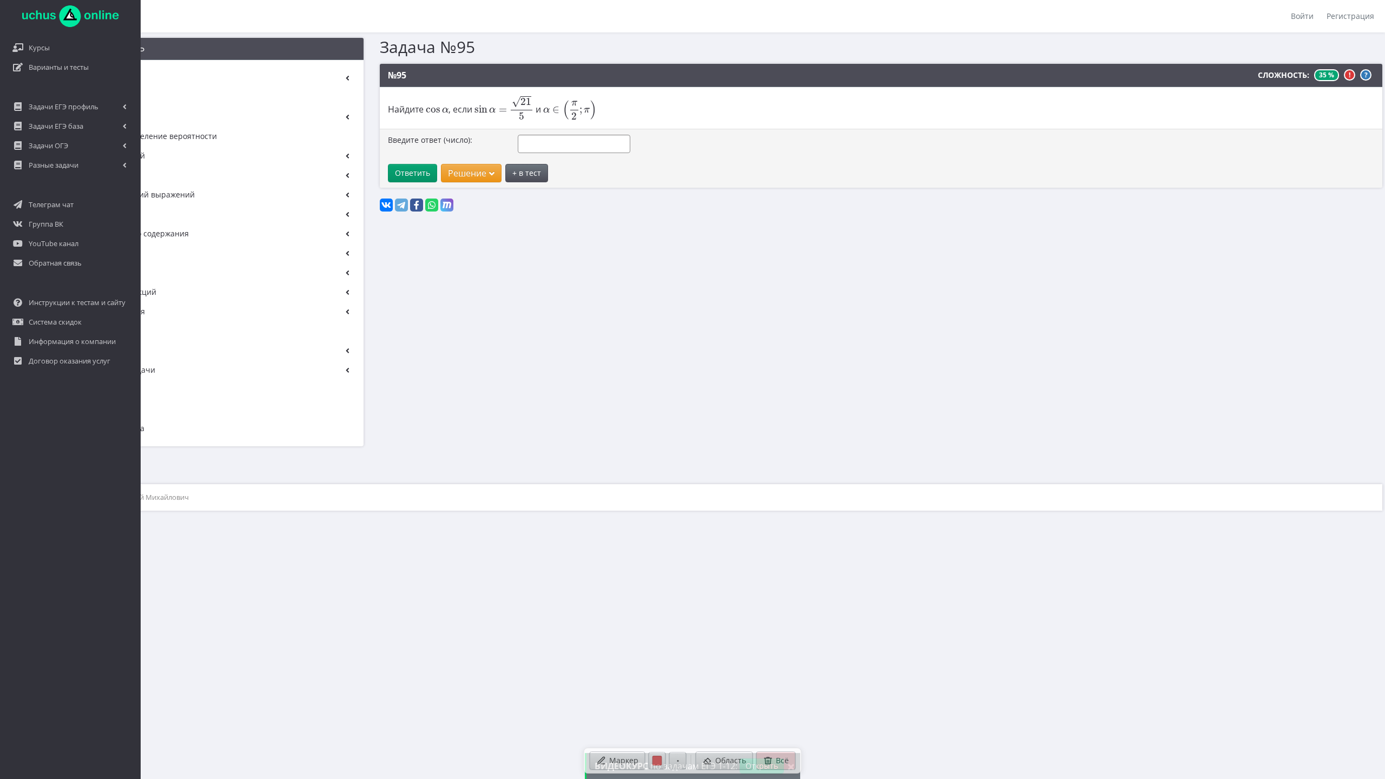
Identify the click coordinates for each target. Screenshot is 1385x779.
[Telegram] (401, 205)
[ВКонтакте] (386, 205)
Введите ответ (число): (430, 140)
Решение (467, 173)
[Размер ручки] (678, 760)
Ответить (412, 173)
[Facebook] (416, 205)
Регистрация (1350, 16)
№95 (397, 75)
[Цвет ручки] (657, 760)
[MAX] (446, 205)
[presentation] (437, 110)
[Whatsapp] (431, 205)
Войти (1302, 16)
